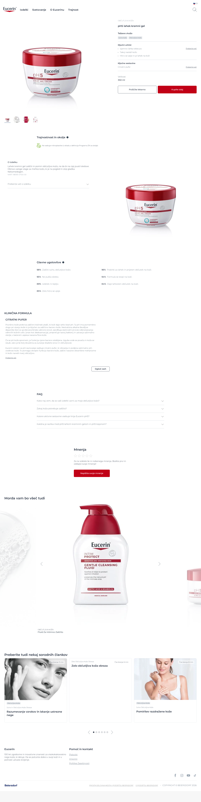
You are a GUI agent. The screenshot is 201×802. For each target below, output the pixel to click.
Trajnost (73, 9)
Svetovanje (39, 9)
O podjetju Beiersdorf (147, 785)
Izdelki (24, 9)
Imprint (73, 759)
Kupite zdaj (177, 89)
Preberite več (191, 67)
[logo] (10, 10)
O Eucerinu (57, 9)
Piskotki (73, 754)
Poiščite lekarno (137, 89)
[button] (48, 184)
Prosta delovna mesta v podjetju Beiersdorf (111, 785)
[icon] (175, 775)
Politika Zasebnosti (79, 763)
